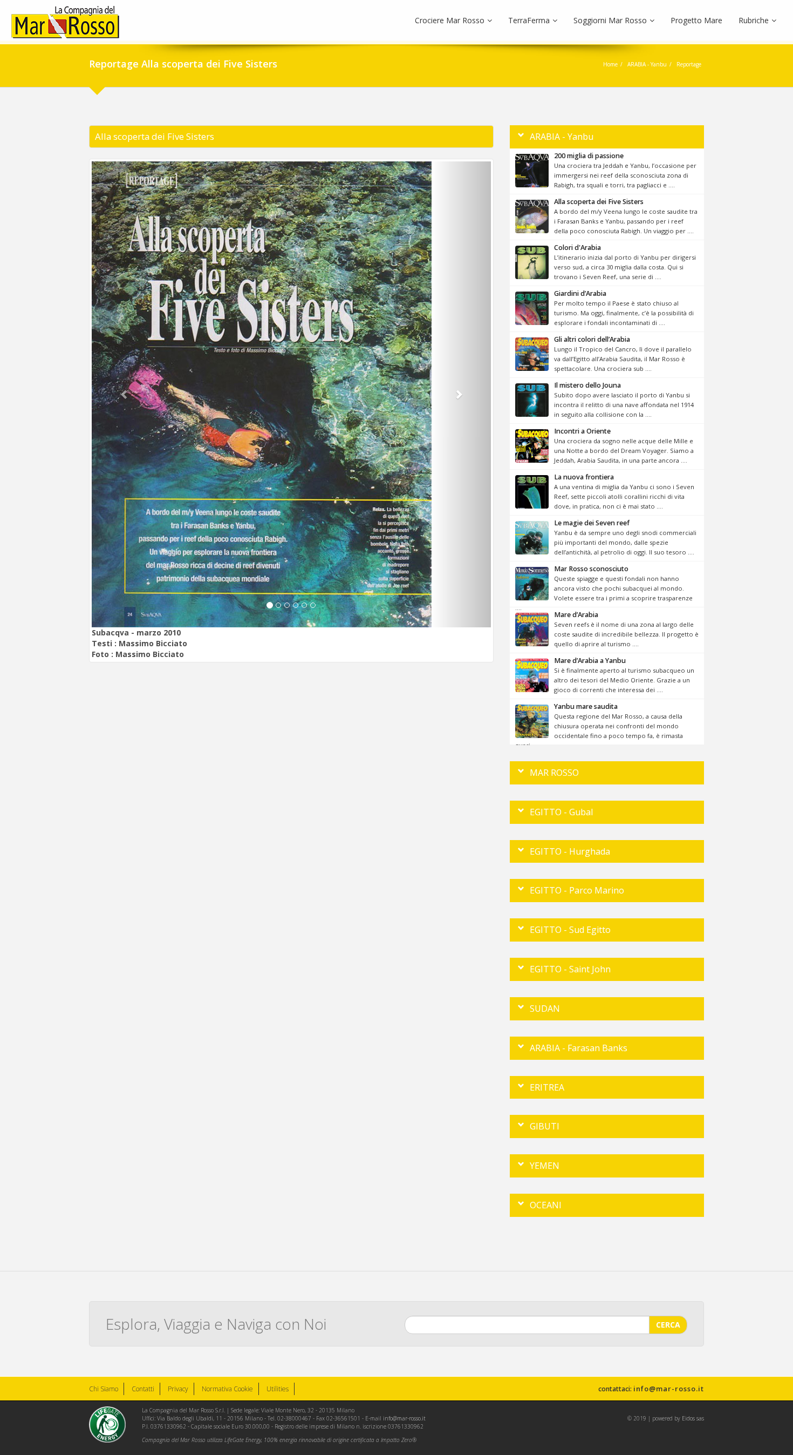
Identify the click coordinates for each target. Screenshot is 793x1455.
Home (610, 64)
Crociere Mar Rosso (449, 20)
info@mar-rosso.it (668, 1388)
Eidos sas (693, 1418)
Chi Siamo (103, 1388)
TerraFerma (529, 20)
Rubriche (754, 20)
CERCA (668, 1324)
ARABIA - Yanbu (647, 64)
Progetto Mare (696, 20)
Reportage (688, 64)
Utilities (277, 1388)
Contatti (143, 1388)
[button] (122, 394)
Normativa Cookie (227, 1388)
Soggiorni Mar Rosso (610, 20)
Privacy (178, 1388)
